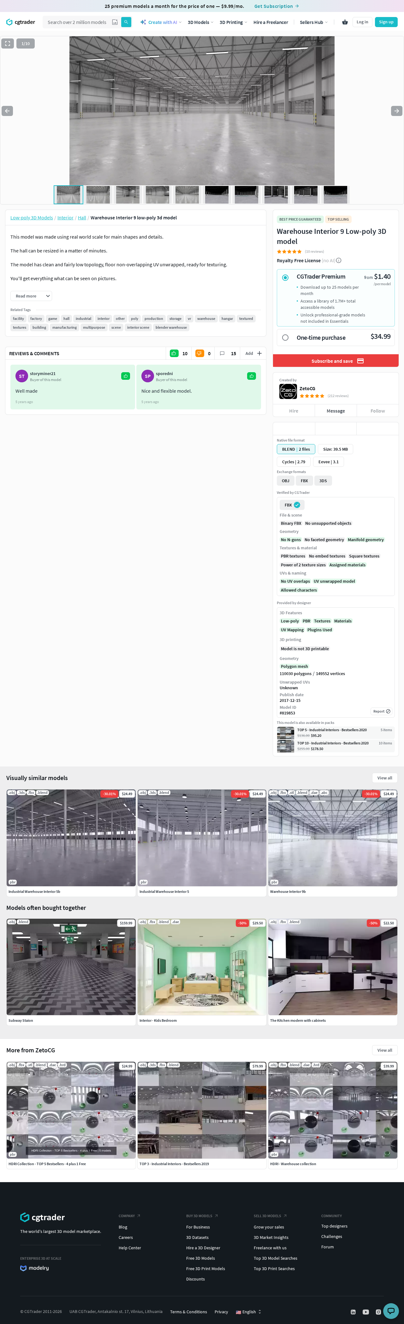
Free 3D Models (200, 1258)
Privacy (221, 1312)
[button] (115, 22)
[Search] (126, 22)
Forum (327, 1247)
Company (127, 1215)
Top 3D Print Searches (274, 1268)
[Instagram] (379, 1312)
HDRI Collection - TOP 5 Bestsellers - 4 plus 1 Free (47, 1163)
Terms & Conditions (188, 1312)
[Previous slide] (7, 111)
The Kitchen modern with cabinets (298, 1020)
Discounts (195, 1279)
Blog (123, 1227)
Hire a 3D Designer (203, 1248)
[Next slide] (396, 111)
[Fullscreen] (7, 43)
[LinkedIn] (354, 1312)
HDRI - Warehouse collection (293, 1163)
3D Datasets (197, 1237)
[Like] (294, 428)
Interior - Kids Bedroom (158, 1020)
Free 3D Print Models (205, 1268)
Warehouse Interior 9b (288, 891)
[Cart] (345, 22)
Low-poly (290, 621)
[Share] (378, 428)
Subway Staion (21, 1020)
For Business (198, 1227)
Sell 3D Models (267, 1215)
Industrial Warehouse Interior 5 (164, 891)
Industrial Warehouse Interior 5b (34, 891)
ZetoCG (307, 388)
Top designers (334, 1226)
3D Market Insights (271, 1237)
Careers (126, 1237)
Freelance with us (270, 1248)
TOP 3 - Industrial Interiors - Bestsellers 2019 (174, 1163)
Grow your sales (269, 1227)
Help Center (130, 1248)
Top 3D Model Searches (275, 1258)
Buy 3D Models (199, 1215)
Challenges (331, 1236)
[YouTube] (366, 1312)
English (246, 1312)
